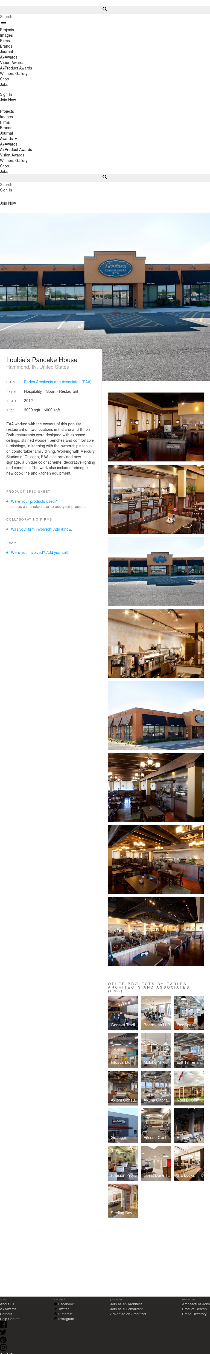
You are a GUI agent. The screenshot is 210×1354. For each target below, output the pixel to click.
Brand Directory (194, 1313)
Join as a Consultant (126, 1308)
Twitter (63, 1308)
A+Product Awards (16, 149)
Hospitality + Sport (40, 391)
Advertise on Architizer (128, 1313)
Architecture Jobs (196, 1303)
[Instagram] (3, 1349)
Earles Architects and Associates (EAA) (58, 381)
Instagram (65, 1318)
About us (7, 1303)
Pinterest (64, 1313)
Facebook (65, 1303)
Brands (6, 127)
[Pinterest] (3, 1341)
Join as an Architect (126, 1303)
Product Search (194, 1308)
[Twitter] (3, 1333)
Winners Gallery (14, 160)
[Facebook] (3, 1326)
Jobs (4, 171)
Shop (4, 165)
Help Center (9, 1318)
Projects (7, 111)
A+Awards (9, 144)
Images (6, 116)
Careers (6, 1313)
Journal (6, 133)
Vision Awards (12, 155)
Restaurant (68, 391)
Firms (5, 122)
